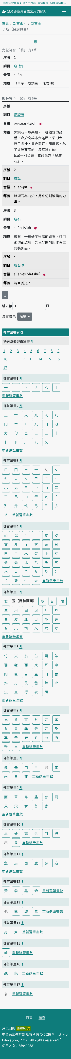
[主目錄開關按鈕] (64, 11)
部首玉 (36, 23)
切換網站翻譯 (58, 3)
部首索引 (20, 23)
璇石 (17, 218)
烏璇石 (19, 114)
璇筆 (17, 178)
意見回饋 (8, 1028)
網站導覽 (43, 3)
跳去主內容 (29, 3)
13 (32, 358)
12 (23, 358)
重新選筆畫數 (12, 395)
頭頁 (42, 1017)
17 (5, 367)
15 (49, 358)
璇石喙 (19, 265)
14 (40, 358)
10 (5, 358)
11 (14, 358)
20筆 (23, 316)
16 (58, 358)
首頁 (5, 23)
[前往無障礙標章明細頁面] (23, 1028)
